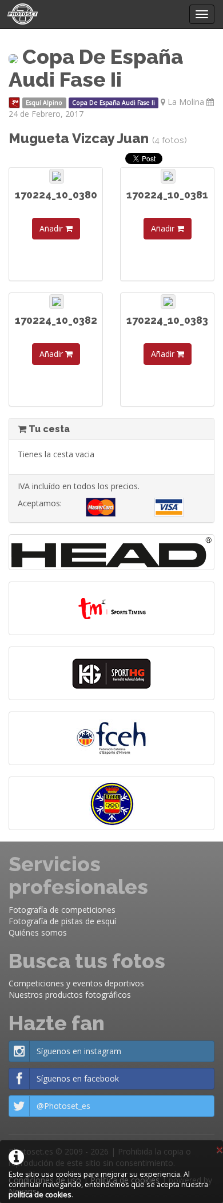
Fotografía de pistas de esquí (62, 921)
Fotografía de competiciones (62, 909)
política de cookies (40, 1195)
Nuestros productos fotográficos (70, 994)
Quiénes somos (38, 932)
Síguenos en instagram (79, 1051)
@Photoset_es (63, 1105)
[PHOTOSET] (21, 14)
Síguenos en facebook (78, 1078)
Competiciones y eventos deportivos (76, 983)
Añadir (52, 228)
